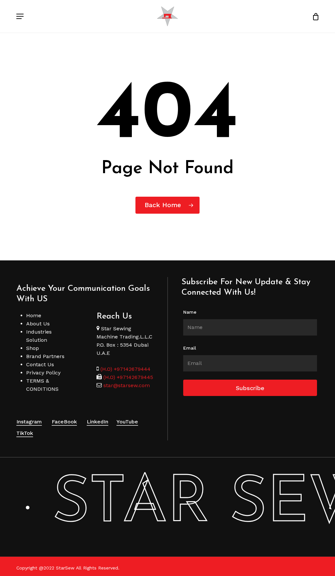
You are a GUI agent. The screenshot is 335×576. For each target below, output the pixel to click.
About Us (38, 324)
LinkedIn (97, 422)
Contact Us (40, 364)
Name (189, 312)
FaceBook (64, 422)
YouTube (127, 422)
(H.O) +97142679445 (127, 377)
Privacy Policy (43, 373)
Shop (32, 348)
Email (189, 348)
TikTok (24, 433)
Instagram (29, 422)
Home (33, 315)
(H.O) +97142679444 (125, 369)
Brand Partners (45, 356)
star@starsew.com (126, 385)
